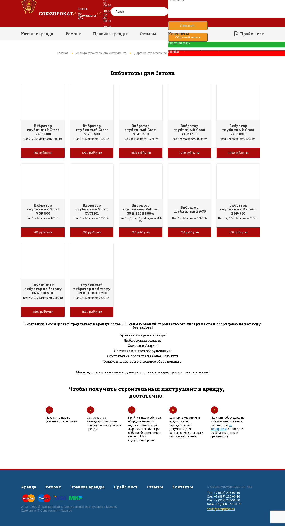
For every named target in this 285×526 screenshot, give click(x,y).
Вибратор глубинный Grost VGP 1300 (43, 129)
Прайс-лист (252, 33)
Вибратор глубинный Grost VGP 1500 (92, 129)
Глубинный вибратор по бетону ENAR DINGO (43, 288)
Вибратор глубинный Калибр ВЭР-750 (238, 209)
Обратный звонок (188, 37)
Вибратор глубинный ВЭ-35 (189, 209)
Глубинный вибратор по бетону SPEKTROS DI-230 (92, 288)
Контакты (178, 33)
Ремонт (73, 33)
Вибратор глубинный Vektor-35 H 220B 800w (141, 209)
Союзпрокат (56, 13)
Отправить (187, 25)
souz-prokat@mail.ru (221, 509)
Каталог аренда (37, 33)
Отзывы (148, 33)
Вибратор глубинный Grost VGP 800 (43, 209)
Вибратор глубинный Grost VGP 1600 (189, 129)
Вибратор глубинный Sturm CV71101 (91, 209)
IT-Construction (47, 510)
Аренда (28, 486)
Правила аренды (110, 33)
